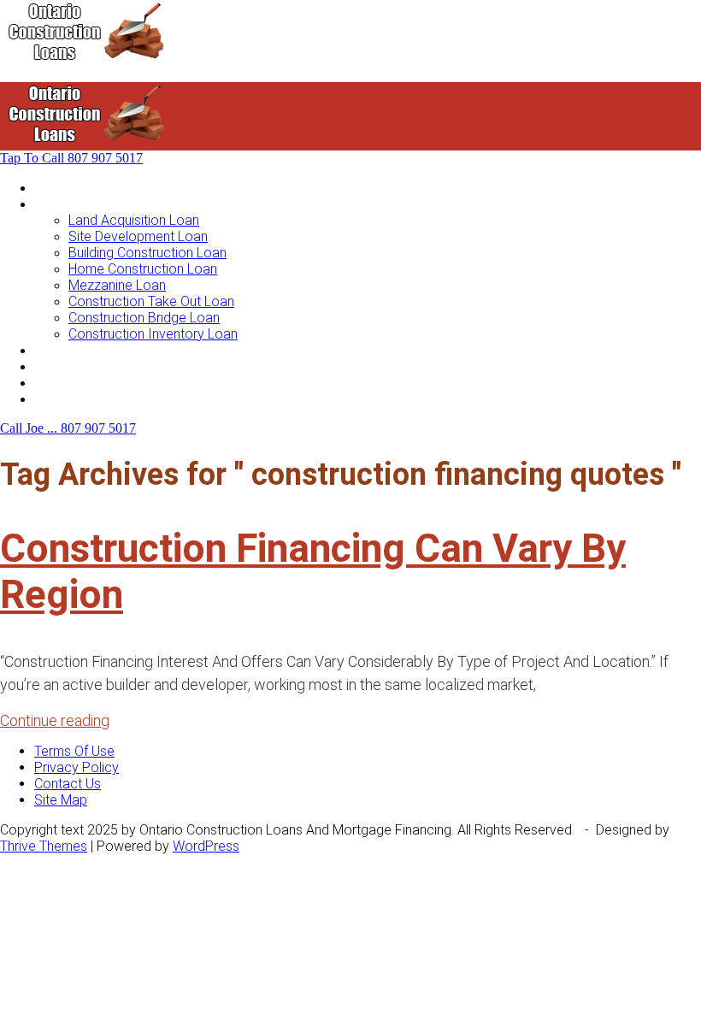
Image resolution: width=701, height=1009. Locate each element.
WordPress (206, 846)
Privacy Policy (76, 767)
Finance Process (84, 366)
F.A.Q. (50, 383)
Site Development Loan (138, 236)
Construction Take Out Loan (151, 301)
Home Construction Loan (142, 269)
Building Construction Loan (147, 253)
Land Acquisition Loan (133, 220)
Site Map (60, 800)
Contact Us (67, 399)
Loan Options (74, 350)
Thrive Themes (43, 846)
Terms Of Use (74, 751)
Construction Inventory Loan (153, 334)
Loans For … (70, 204)
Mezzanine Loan (117, 285)
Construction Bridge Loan (144, 318)
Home (52, 188)
